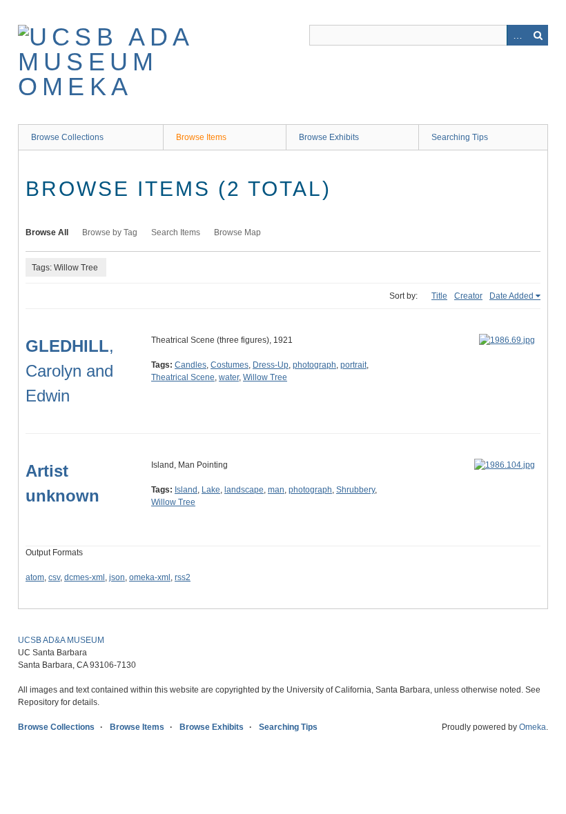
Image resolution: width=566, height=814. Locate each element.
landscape (244, 490)
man (276, 490)
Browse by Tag (109, 232)
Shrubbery (355, 490)
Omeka (532, 727)
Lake (211, 490)
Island (186, 490)
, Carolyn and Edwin (70, 371)
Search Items (175, 232)
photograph (314, 365)
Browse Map (237, 232)
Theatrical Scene (183, 377)
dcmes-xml (84, 577)
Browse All (47, 232)
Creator (468, 296)
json (117, 577)
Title (439, 296)
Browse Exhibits (329, 137)
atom (35, 577)
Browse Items (201, 137)
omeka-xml (149, 577)
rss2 (183, 577)
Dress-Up (271, 365)
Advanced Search (517, 35)
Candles (190, 365)
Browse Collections (67, 137)
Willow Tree (265, 377)
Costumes (229, 365)
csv (54, 577)
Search (537, 35)
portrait (353, 365)
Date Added (511, 296)
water (229, 377)
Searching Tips (459, 137)
